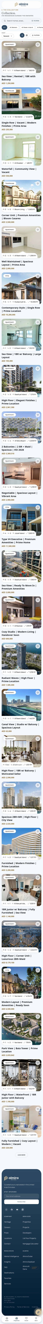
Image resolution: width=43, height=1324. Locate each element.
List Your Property (29, 1238)
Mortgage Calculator (30, 1244)
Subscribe (21, 1202)
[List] (22, 35)
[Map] (26, 35)
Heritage (7, 1222)
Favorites (7, 1278)
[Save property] (37, 44)
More (36, 1320)
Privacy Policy (9, 1307)
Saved (26, 1320)
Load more (21, 1155)
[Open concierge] (38, 1312)
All (4, 27)
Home (6, 1320)
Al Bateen (13, 27)
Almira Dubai (27, 1256)
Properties (16, 1320)
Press (6, 1233)
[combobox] (8, 36)
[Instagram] (6, 1209)
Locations (8, 1238)
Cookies (35, 1307)
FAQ (5, 1267)
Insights (7, 1262)
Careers (7, 1227)
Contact (7, 1244)
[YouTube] (17, 1209)
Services (7, 1283)
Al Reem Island (27, 27)
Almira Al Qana (30, 1267)
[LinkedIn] (22, 1209)
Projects (26, 1227)
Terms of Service (23, 1307)
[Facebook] (12, 1209)
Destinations (9, 1273)
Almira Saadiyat (29, 1262)
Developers (27, 1233)
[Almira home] (21, 4)
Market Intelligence (11, 1256)
